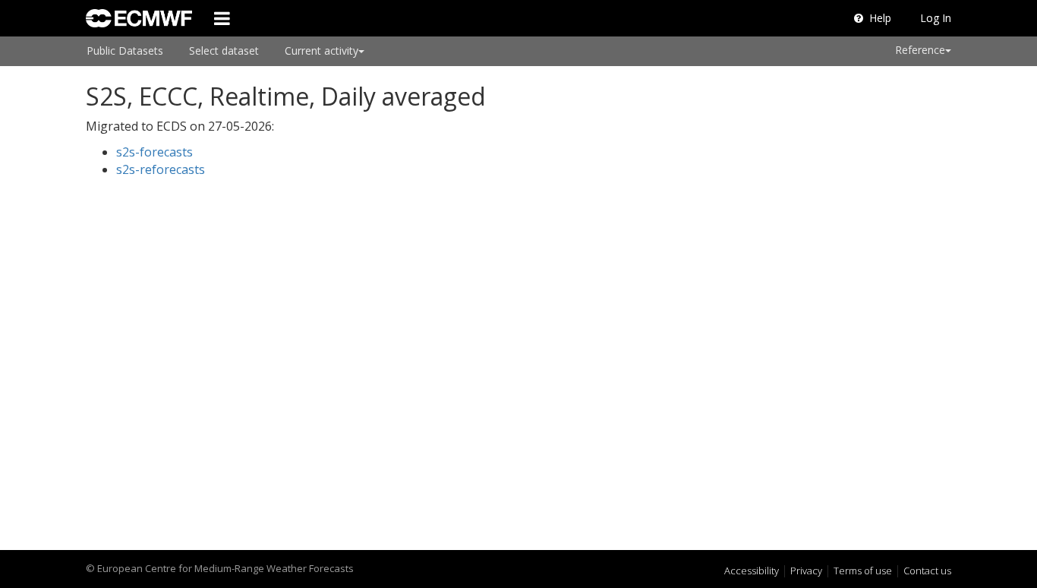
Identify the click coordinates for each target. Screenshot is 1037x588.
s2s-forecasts (154, 152)
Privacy (806, 570)
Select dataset (224, 50)
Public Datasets (125, 50)
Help (880, 18)
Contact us (927, 570)
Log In (935, 18)
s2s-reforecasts (160, 169)
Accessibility (751, 570)
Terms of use (863, 570)
